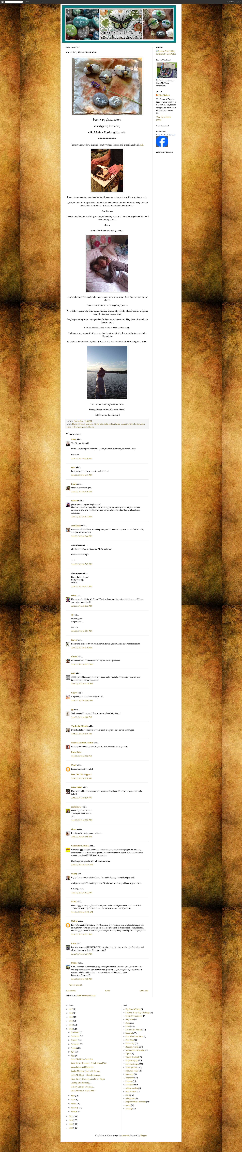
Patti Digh (130, 1040)
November (75, 1036)
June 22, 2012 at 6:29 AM (81, 492)
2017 (71, 1009)
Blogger (143, 1135)
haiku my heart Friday (112, 424)
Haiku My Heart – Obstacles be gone (85, 1075)
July (73, 1052)
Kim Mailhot (164, 95)
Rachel (74, 657)
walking (129, 1108)
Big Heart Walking (133, 1009)
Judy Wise (130, 1019)
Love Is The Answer (134, 1030)
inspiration (124, 424)
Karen (74, 640)
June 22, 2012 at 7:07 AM (81, 564)
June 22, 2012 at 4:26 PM (81, 798)
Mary (73, 439)
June (73, 1056)
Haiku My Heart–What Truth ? (83, 1091)
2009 (71, 1124)
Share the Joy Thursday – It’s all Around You (88, 1063)
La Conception (139, 424)
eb (72, 615)
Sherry (74, 874)
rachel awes (76, 807)
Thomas (91, 427)
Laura (74, 484)
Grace (73, 829)
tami (73, 467)
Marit (73, 902)
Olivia (73, 595)
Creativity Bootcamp (134, 1016)
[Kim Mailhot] (162, 146)
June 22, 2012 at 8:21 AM (81, 586)
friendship (129, 1074)
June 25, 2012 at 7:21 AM (81, 934)
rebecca (74, 500)
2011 (71, 1116)
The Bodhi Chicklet (79, 726)
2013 (71, 1025)
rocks (85, 427)
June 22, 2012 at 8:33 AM (81, 606)
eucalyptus (89, 424)
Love (128, 1026)
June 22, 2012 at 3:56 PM (81, 778)
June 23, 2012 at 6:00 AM (81, 837)
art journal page (132, 1061)
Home (107, 991)
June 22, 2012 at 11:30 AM (82, 684)
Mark (73, 765)
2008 (71, 1128)
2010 (71, 1120)
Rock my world (132, 1047)
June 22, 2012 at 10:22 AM (82, 664)
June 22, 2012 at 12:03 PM (82, 700)
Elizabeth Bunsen (78, 424)
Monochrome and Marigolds (82, 1067)
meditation (130, 1084)
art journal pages (132, 1064)
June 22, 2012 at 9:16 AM (81, 648)
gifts (101, 424)
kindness (129, 1081)
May (73, 1096)
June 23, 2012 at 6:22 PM (81, 893)
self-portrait (130, 1098)
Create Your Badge (170, 135)
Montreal (129, 1033)
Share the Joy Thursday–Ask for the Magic (88, 1079)
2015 (71, 1017)
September (75, 1044)
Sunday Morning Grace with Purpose (85, 1071)
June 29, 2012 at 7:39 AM (81, 979)
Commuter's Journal (80, 846)
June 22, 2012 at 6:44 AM (81, 517)
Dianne (74, 963)
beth (73, 673)
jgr (72, 709)
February (75, 1107)
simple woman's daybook (136, 1102)
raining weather (132, 1088)
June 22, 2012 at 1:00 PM (81, 717)
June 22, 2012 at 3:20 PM (81, 756)
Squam (128, 1054)
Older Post (144, 991)
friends (96, 424)
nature (69, 427)
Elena (73, 943)
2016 (71, 1013)
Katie (131, 424)
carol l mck (76, 526)
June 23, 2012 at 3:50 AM (81, 820)
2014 (71, 1021)
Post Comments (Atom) (85, 995)
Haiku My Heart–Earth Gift (82, 1059)
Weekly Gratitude (133, 1057)
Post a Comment (75, 985)
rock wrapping (77, 427)
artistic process (131, 1067)
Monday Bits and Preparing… (83, 1087)
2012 (71, 1029)
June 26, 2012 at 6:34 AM (81, 954)
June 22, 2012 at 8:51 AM (81, 631)
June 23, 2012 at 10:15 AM (82, 865)
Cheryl (74, 693)
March (74, 1103)
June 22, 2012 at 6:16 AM (81, 475)
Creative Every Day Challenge (138, 1013)
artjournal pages (132, 1071)
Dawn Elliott (76, 787)
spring (128, 1105)
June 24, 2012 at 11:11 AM (82, 912)
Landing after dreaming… (81, 1083)
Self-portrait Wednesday (135, 1050)
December (75, 1032)
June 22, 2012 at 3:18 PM (81, 734)
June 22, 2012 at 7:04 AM (81, 536)
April (73, 1099)
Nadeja (74, 921)
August (74, 1048)
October (74, 1040)
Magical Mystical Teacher (82, 743)
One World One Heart (134, 1036)
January (74, 1111)
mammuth (125, 1135)
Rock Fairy (130, 1043)
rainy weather (131, 1091)
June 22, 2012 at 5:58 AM (81, 458)
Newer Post (70, 991)
